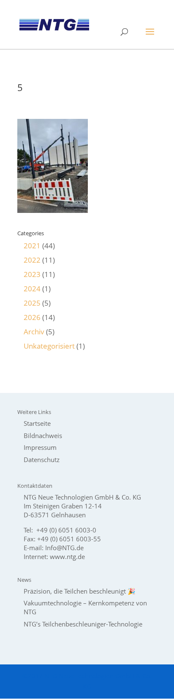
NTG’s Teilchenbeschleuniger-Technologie (83, 624)
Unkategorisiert (49, 346)
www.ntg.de (67, 556)
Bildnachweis (43, 435)
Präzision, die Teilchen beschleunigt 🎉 (80, 591)
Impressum (40, 447)
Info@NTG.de (64, 547)
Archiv (34, 331)
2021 (32, 245)
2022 (32, 260)
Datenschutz (42, 459)
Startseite (37, 423)
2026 (32, 317)
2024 (32, 288)
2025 (32, 303)
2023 (32, 274)
